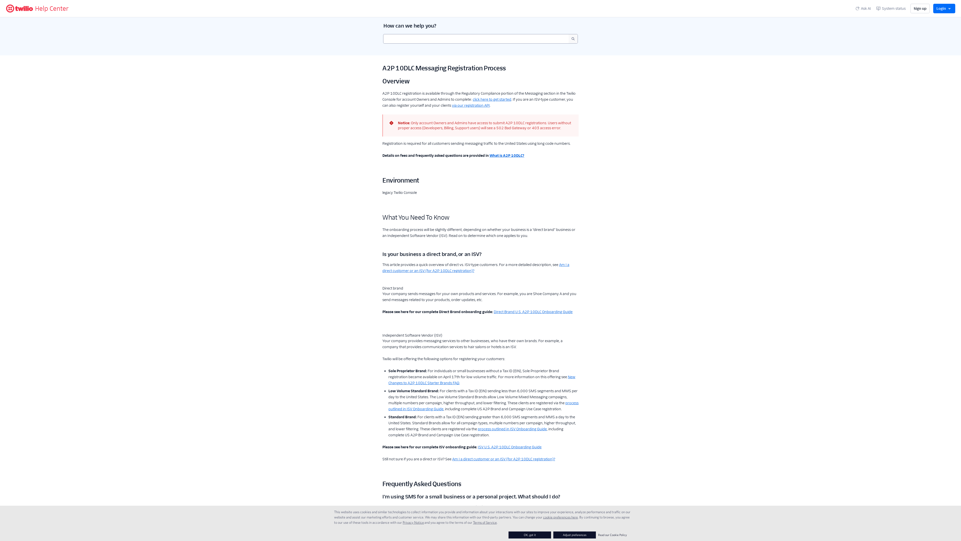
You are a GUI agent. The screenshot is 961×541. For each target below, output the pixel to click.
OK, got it (530, 534)
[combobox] (476, 38)
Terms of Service (485, 522)
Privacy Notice (413, 522)
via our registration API (471, 105)
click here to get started (492, 99)
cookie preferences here (560, 517)
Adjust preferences (574, 534)
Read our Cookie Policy (612, 534)
